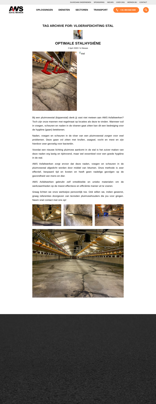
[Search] (143, 10)
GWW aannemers (19, 367)
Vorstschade (90, 352)
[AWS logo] (16, 10)
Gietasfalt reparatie (56, 352)
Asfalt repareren (55, 333)
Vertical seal (89, 345)
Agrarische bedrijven (20, 379)
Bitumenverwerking (20, 341)
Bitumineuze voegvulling (59, 345)
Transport (52, 349)
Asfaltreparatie (17, 337)
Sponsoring (99, 2)
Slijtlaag (51, 341)
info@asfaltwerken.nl (128, 337)
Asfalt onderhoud (55, 337)
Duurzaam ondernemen (80, 2)
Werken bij (132, 2)
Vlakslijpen (89, 349)
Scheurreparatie (91, 333)
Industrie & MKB (18, 375)
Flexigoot (88, 341)
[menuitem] (80, 2)
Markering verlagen (20, 352)
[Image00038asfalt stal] (78, 34)
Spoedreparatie (18, 349)
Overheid (15, 371)
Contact (143, 2)
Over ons (120, 2)
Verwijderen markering (58, 356)
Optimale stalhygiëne (78, 43)
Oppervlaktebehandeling (22, 345)
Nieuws (110, 2)
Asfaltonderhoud (18, 333)
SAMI (86, 337)
